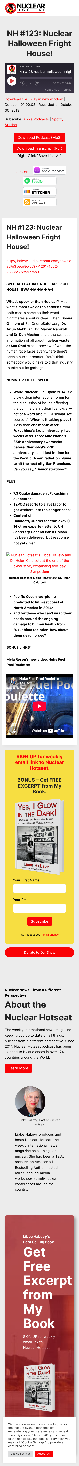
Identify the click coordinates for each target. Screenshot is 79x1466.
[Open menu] (70, 8)
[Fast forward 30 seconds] (38, 83)
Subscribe (52, 89)
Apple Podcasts (36, 119)
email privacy (50, 934)
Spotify (57, 119)
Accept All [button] (43, 1453)
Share (67, 89)
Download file (16, 99)
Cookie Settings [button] (21, 1453)
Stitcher (11, 125)
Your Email (21, 900)
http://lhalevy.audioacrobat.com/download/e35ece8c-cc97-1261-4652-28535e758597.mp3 (38, 266)
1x (29, 83)
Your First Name (26, 880)
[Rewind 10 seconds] (22, 83)
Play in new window (46, 99)
